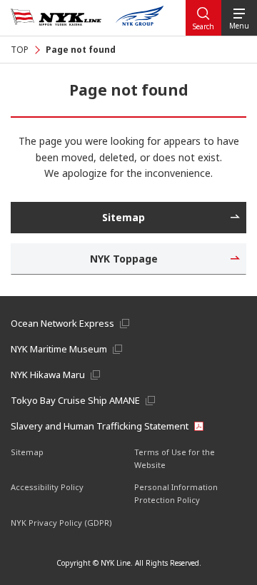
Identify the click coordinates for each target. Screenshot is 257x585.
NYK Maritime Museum (59, 348)
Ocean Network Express (62, 323)
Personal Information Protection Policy (176, 493)
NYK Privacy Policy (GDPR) (61, 522)
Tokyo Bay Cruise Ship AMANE (75, 400)
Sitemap (27, 452)
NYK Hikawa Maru (48, 374)
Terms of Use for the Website (174, 458)
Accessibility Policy (47, 487)
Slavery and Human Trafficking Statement (99, 425)
